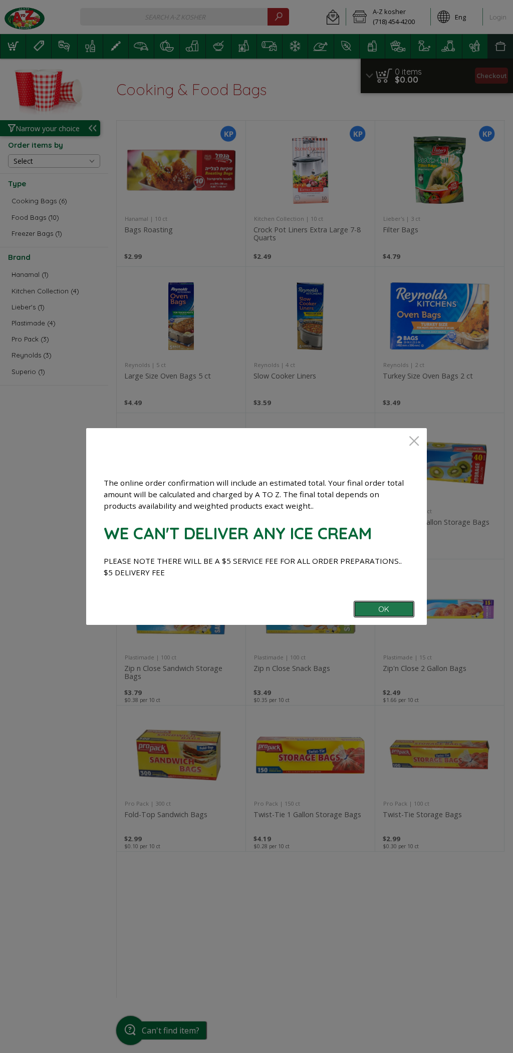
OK (383, 609)
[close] (414, 442)
